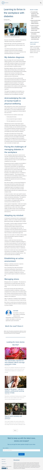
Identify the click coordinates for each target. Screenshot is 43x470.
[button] (40, 2)
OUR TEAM (3, 461)
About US (3, 459)
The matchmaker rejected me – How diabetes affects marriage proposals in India (15, 362)
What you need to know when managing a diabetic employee (35, 22)
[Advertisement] (35, 63)
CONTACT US (4, 463)
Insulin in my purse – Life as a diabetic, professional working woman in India (14, 391)
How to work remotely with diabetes (35, 33)
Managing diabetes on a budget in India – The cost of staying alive (35, 38)
